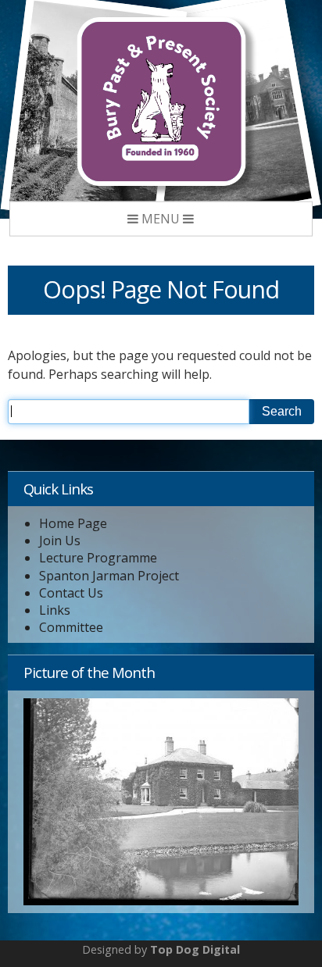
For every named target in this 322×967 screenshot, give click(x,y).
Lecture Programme (98, 558)
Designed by (161, 949)
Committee (71, 627)
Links (54, 610)
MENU (160, 218)
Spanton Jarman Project (109, 576)
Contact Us (71, 593)
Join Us (59, 540)
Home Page (73, 523)
